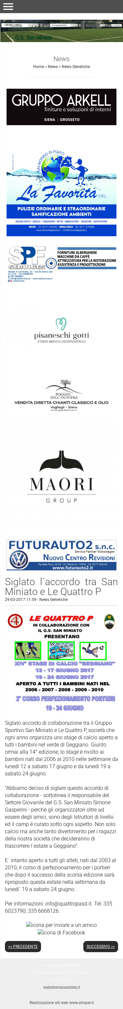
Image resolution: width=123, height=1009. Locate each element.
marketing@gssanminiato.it (61, 987)
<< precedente (23, 946)
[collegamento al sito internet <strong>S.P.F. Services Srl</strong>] (61, 263)
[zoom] (61, 711)
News (53, 66)
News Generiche (76, 66)
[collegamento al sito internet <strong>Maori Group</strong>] (61, 476)
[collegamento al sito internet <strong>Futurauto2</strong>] (61, 555)
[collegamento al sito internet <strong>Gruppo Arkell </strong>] (61, 106)
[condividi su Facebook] (61, 932)
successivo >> (101, 946)
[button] (8, 6)
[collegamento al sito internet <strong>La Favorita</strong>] (61, 184)
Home (38, 66)
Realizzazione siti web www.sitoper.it (62, 1002)
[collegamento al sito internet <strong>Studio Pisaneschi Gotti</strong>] (61, 330)
